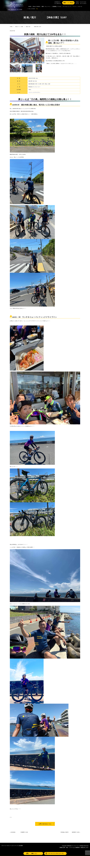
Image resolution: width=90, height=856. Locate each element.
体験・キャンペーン (46, 6)
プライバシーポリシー (6, 845)
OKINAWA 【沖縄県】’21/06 (19, 832)
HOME (29, 6)
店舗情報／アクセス (56, 6)
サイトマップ (15, 845)
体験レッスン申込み (68, 2)
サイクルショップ (67, 6)
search (37, 8)
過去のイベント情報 (19, 26)
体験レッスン (34, 853)
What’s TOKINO (36, 6)
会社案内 (21, 845)
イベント (74, 6)
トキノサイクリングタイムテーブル (56, 853)
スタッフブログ (31, 8)
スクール (80, 6)
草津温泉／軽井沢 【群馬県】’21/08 (70, 832)
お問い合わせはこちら (45, 824)
